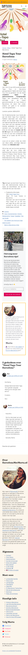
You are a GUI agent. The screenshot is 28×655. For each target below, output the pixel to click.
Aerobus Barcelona (12, 608)
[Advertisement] (14, 171)
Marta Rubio (14, 491)
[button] (21, 6)
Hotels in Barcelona (12, 602)
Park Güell (9, 580)
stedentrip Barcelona (9, 510)
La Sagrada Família (12, 579)
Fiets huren (9, 611)
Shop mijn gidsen (11, 563)
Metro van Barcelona (12, 615)
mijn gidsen (18, 347)
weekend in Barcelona (9, 530)
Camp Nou (18, 588)
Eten (5, 214)
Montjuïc (9, 592)
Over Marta (9, 557)
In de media (9, 566)
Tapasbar (17, 216)
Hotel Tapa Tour (14, 194)
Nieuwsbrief (10, 564)
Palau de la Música (12, 593)
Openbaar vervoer (12, 613)
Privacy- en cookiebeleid (8, 650)
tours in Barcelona (11, 350)
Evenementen (12, 214)
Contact (8, 555)
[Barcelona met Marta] (7, 6)
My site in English (13, 570)
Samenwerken (10, 559)
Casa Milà (9, 586)
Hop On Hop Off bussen (13, 617)
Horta (7, 497)
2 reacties (14, 42)
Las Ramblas (10, 582)
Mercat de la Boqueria (13, 590)
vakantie (21, 528)
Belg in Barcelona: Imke (11, 225)
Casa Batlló (9, 584)
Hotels (20, 214)
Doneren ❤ (9, 568)
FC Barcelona (10, 588)
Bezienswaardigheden (13, 609)
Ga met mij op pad (11, 561)
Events (5, 42)
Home (4, 48)
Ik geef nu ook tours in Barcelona (16, 2)
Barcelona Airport (11, 606)
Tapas (12, 216)
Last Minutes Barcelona (13, 604)
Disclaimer (18, 650)
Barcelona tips (18, 526)
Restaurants (6, 216)
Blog (8, 48)
